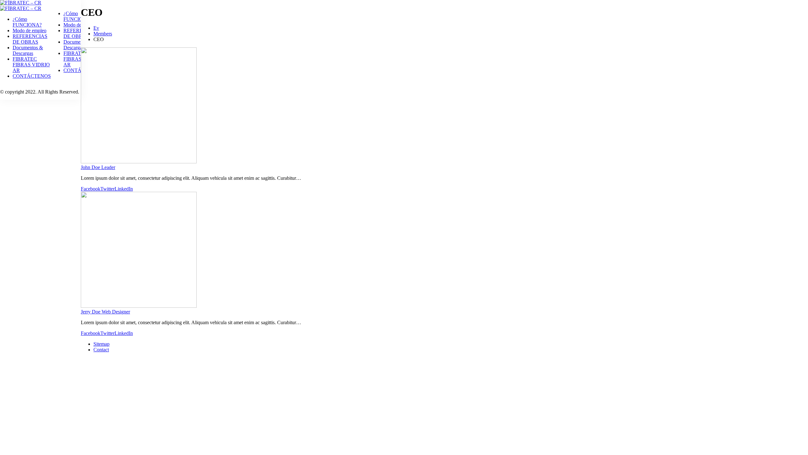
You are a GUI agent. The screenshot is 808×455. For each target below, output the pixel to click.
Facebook (90, 188)
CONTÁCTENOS (32, 76)
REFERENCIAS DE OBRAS (30, 39)
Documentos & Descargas (28, 50)
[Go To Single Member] (139, 161)
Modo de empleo (29, 30)
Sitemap (101, 344)
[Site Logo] (20, 2)
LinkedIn (124, 188)
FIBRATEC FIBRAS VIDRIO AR (31, 64)
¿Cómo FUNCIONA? (27, 21)
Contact (101, 349)
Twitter (107, 188)
